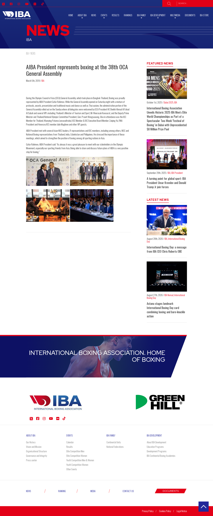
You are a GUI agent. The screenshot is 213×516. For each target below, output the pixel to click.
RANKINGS (128, 15)
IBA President (177, 173)
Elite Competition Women (76, 455)
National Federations (115, 446)
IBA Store (204, 15)
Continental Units (113, 442)
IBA (43, 80)
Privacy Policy (147, 511)
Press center (31, 460)
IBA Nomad (168, 295)
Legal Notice (182, 511)
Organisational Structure (36, 451)
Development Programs (156, 451)
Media (92, 491)
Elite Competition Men (75, 451)
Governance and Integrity (36, 455)
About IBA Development (156, 442)
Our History (30, 442)
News (93, 15)
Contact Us (128, 491)
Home (70, 15)
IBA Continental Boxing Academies (161, 455)
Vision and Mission (33, 446)
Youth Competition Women (77, 464)
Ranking (62, 491)
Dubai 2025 (168, 102)
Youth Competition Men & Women (80, 460)
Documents (190, 15)
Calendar (70, 442)
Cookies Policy (165, 511)
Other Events (71, 469)
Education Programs (155, 446)
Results (115, 15)
